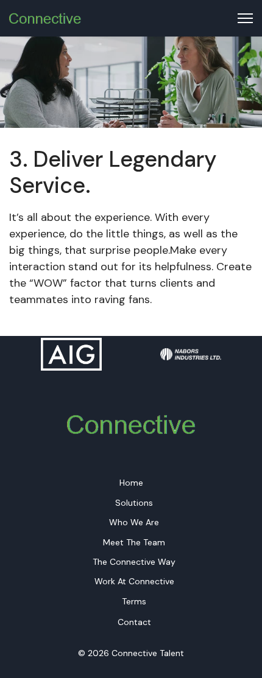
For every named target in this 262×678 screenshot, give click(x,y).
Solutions (134, 502)
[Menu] (245, 18)
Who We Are (134, 522)
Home (131, 482)
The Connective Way (134, 561)
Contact (134, 622)
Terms (134, 601)
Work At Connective (134, 581)
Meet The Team (134, 542)
